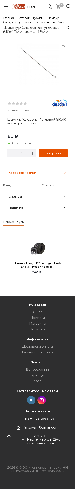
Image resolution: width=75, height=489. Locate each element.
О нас (37, 312)
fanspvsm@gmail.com (41, 427)
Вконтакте (31, 400)
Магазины (37, 323)
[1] (10, 103)
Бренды (37, 375)
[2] (14, 103)
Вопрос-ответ (37, 369)
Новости (37, 318)
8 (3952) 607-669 (39, 419)
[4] (22, 103)
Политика (38, 329)
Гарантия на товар (37, 352)
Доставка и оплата (37, 346)
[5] (26, 103)
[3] (18, 103)
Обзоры (37, 381)
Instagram (42, 400)
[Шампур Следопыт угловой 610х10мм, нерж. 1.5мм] (37, 64)
